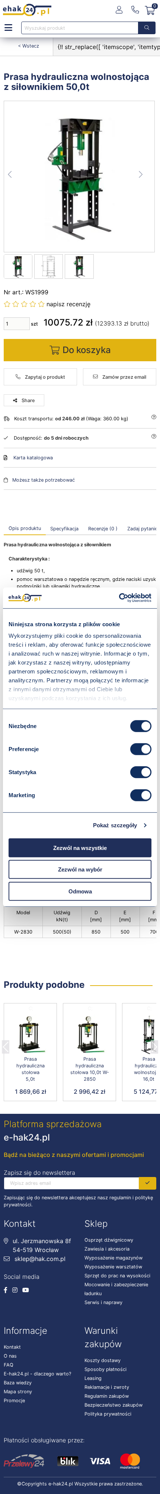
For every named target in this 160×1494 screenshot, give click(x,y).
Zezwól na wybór (80, 869)
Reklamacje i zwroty (106, 1387)
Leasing (93, 1378)
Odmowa (80, 891)
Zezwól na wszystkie (80, 847)
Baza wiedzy (18, 1382)
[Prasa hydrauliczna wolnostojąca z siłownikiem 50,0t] (79, 176)
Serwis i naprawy (103, 1302)
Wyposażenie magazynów (113, 1258)
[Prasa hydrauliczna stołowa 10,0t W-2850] (89, 1034)
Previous (5, 1044)
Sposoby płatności (105, 1369)
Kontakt (12, 1347)
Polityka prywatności (107, 1414)
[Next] (154, 1044)
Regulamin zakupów (106, 1396)
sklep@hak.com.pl (39, 1258)
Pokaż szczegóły (115, 825)
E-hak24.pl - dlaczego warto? (37, 1374)
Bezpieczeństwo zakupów (113, 1405)
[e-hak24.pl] (27, 10)
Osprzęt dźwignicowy (108, 1240)
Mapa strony (18, 1391)
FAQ (8, 1365)
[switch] (140, 749)
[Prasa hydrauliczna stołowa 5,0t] (30, 1034)
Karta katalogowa (33, 457)
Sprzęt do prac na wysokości (117, 1275)
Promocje (14, 1400)
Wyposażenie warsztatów (113, 1267)
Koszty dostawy (102, 1360)
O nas (10, 1356)
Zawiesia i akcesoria (106, 1249)
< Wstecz (28, 46)
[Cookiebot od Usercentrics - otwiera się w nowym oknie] (118, 598)
